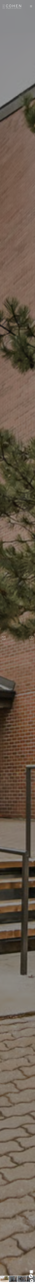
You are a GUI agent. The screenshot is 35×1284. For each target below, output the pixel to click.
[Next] (31, 638)
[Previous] (3, 638)
